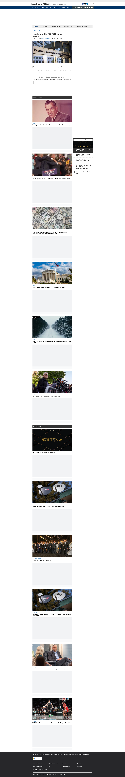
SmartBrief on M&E (56, 26)
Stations (42, 7)
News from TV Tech (68, 26)
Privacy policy (65, 763)
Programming (56, 7)
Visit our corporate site (84, 754)
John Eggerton (37, 38)
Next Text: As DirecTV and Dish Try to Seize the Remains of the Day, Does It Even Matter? (83, 167)
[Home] (32, 7)
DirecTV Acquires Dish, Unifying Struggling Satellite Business (83, 161)
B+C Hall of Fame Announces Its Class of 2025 (83, 155)
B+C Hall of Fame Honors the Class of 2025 (83, 150)
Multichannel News (61, 1)
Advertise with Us (66, 766)
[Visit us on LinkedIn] (87, 4)
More (68, 7)
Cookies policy (80, 763)
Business (34, 30)
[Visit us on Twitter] (85, 4)
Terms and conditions (37, 763)
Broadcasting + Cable (50, 1)
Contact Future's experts (53, 763)
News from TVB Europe (82, 26)
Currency (48, 7)
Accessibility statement (38, 766)
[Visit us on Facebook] (83, 4)
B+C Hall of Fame (44, 26)
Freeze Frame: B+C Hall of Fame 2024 (84, 172)
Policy (63, 7)
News (36, 7)
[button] (91, 4)
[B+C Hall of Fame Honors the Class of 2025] (83, 147)
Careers (49, 766)
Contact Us (79, 766)
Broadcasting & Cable (45, 38)
